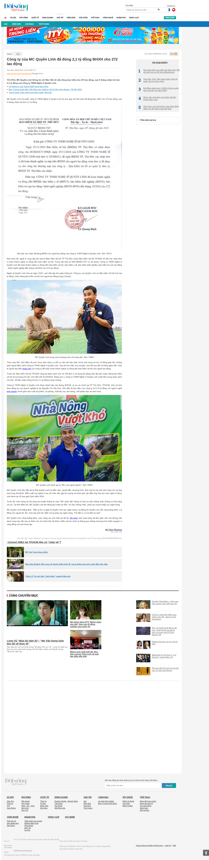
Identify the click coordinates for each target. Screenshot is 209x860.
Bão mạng (25, 801)
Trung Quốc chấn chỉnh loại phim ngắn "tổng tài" (30, 92)
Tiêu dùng (59, 803)
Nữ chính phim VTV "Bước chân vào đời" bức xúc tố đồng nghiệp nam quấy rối (85, 624)
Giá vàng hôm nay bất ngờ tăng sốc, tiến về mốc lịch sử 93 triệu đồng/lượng (159, 71)
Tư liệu (43, 803)
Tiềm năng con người (33, 821)
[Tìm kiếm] (158, 9)
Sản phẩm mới (13, 823)
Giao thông (11, 808)
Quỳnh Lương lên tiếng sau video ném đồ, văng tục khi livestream (164, 616)
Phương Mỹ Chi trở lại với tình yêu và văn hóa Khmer (165, 669)
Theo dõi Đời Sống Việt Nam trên (19, 74)
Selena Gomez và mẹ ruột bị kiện (165, 643)
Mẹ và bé (25, 808)
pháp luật (26, 368)
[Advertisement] (157, 169)
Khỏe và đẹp (128, 806)
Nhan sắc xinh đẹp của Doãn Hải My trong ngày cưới (157, 98)
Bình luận (44, 806)
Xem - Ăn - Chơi (28, 806)
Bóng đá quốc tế (146, 803)
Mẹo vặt (27, 828)
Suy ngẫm (25, 803)
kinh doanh (12, 391)
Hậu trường (144, 810)
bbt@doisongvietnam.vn (23, 850)
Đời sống (23, 18)
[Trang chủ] (5, 17)
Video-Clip (134, 18)
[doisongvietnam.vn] (16, 782)
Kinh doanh (47, 18)
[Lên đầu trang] (206, 853)
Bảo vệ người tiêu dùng (107, 803)
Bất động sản (60, 808)
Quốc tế (35, 18)
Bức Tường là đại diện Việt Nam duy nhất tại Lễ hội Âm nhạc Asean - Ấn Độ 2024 (45, 89)
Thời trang (88, 808)
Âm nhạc (87, 806)
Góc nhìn (70, 817)
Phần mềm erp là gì (148, 120)
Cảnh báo (71, 18)
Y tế (8, 806)
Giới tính (126, 803)
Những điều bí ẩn (31, 823)
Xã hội (13, 18)
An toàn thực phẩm (106, 801)
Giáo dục (10, 801)
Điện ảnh (87, 803)
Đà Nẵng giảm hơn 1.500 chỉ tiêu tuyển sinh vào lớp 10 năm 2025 (158, 89)
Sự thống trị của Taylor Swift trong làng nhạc (28, 86)
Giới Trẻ (24, 810)
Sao (17, 54)
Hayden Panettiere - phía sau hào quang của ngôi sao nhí (165, 602)
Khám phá (121, 18)
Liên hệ (168, 845)
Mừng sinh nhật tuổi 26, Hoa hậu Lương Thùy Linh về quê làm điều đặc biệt (84, 654)
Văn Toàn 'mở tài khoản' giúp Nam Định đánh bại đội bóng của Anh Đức (158, 107)
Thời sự (10, 803)
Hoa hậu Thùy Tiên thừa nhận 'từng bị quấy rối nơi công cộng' (158, 80)
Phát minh (28, 825)
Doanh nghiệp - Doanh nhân (66, 801)
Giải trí (60, 18)
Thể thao (95, 18)
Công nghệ (108, 18)
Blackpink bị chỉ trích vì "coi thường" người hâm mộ (164, 656)
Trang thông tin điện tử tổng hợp (149, 845)
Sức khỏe (83, 18)
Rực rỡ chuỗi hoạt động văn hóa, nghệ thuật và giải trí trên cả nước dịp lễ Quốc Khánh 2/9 (164, 631)
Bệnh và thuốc (128, 801)
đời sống (74, 518)
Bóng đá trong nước (148, 801)
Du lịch (27, 830)
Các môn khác (145, 806)
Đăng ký (169, 785)
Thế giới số (11, 821)
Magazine (169, 18)
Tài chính (58, 806)
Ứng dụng (11, 825)
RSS (172, 54)
